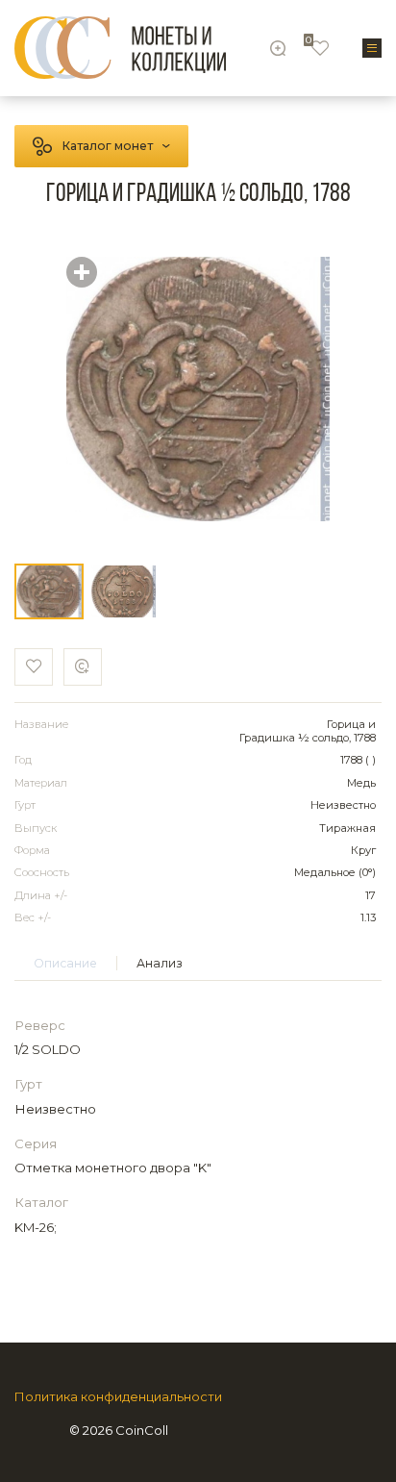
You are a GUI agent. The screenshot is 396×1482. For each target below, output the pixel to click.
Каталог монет (107, 145)
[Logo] (120, 47)
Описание (65, 963)
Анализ (159, 963)
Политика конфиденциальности (118, 1397)
